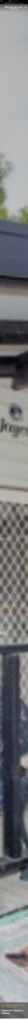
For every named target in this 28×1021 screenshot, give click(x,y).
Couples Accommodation (17, 1005)
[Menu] (26, 7)
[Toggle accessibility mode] (0, 0)
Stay (7, 1005)
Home (3, 1005)
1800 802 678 (20, 3)
